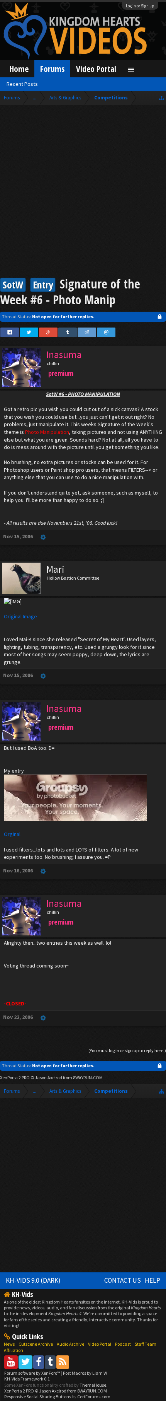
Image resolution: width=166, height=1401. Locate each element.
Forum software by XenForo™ (32, 1373)
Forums (52, 68)
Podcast (123, 1344)
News (9, 1344)
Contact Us (122, 1280)
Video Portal (96, 68)
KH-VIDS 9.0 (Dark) (33, 1280)
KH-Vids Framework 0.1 (27, 1379)
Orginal (12, 834)
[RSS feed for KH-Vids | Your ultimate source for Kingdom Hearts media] (62, 1362)
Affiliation (13, 1350)
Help (152, 1280)
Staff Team (145, 1344)
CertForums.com (93, 1396)
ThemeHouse (93, 1385)
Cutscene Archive (36, 1344)
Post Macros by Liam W (85, 1373)
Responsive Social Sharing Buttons (37, 1396)
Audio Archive (70, 1344)
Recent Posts (22, 83)
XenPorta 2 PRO (15, 1077)
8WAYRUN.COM (88, 1077)
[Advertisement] (83, 192)
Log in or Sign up (140, 6)
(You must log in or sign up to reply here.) (127, 1050)
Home (19, 68)
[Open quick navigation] (161, 97)
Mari (55, 569)
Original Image (20, 616)
